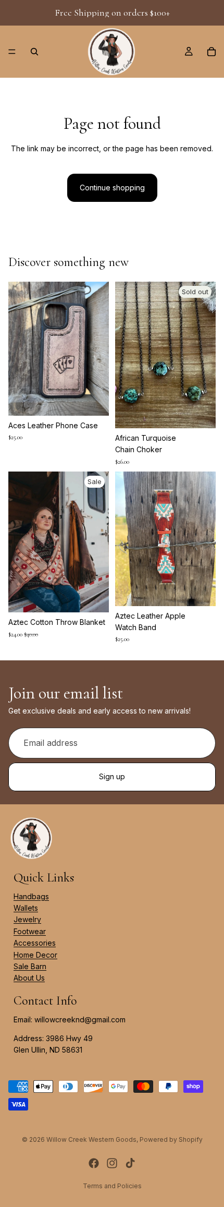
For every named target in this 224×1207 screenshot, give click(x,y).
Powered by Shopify (171, 1139)
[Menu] (12, 52)
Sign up (112, 777)
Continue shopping (112, 187)
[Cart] (211, 51)
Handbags (31, 896)
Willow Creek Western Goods (91, 1139)
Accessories (35, 942)
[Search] (34, 51)
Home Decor (35, 954)
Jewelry (27, 919)
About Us (29, 978)
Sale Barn (30, 966)
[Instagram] (112, 1163)
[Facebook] (94, 1163)
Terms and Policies (112, 1186)
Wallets (26, 907)
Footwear (30, 931)
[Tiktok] (130, 1163)
